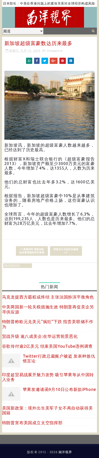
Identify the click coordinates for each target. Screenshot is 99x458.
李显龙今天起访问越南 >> (66, 251)
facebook (12, 265)
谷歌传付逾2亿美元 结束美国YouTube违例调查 (47, 346)
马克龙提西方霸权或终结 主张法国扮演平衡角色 (48, 297)
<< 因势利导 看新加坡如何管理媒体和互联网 (31, 251)
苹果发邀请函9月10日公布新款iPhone (59, 389)
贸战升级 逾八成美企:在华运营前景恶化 (40, 336)
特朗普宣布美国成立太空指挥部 (32, 422)
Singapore (55, 50)
